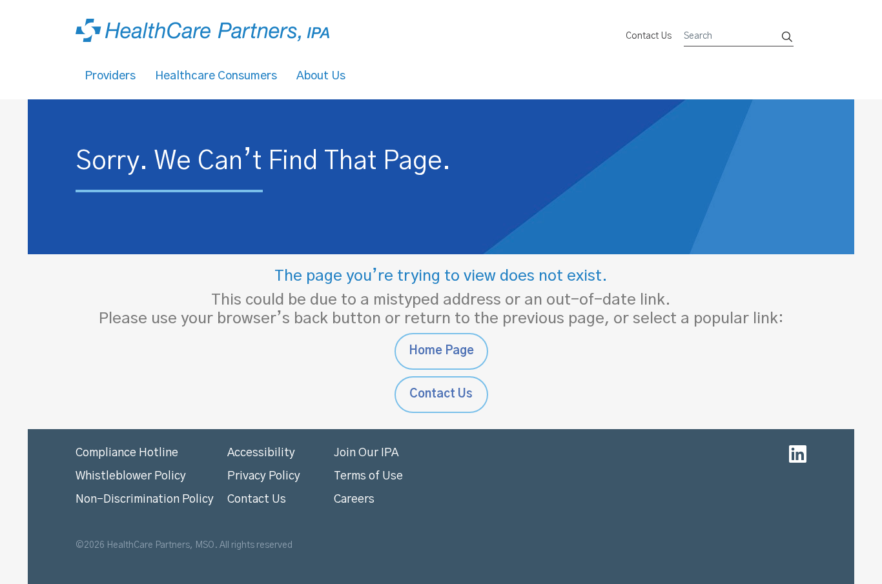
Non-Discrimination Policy (145, 499)
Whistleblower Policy (131, 476)
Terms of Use (368, 476)
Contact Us (649, 36)
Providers (110, 76)
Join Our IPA (366, 453)
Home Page (441, 351)
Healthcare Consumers (216, 76)
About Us (320, 76)
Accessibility (261, 453)
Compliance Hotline (127, 453)
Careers (354, 499)
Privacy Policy (263, 476)
